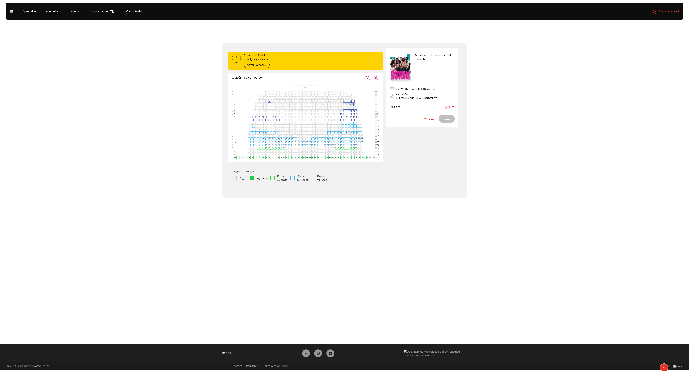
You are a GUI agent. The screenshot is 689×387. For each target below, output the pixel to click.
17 (295, 138)
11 (278, 138)
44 (362, 157)
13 (284, 138)
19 (301, 141)
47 (370, 157)
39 (360, 126)
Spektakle (29, 11)
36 (356, 110)
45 (364, 157)
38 (359, 119)
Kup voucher (100, 11)
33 (350, 101)
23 (312, 138)
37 (357, 116)
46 (368, 157)
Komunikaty (134, 11)
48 (373, 157)
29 (333, 119)
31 (344, 101)
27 (324, 138)
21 (307, 141)
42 (356, 157)
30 (336, 119)
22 (310, 141)
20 (304, 141)
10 (279, 116)
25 (318, 138)
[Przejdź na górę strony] (664, 367)
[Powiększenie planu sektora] (376, 78)
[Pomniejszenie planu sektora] (368, 78)
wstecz (429, 118)
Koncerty (51, 11)
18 (298, 141)
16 (292, 138)
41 (353, 157)
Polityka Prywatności (275, 365)
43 (359, 157)
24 (316, 138)
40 (362, 138)
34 (353, 101)
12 (281, 138)
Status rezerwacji (669, 11)
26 (321, 138)
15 (289, 138)
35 (354, 104)
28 (333, 113)
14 (286, 138)
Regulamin (252, 365)
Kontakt (237, 365)
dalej (446, 118)
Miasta (74, 11)
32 (347, 101)
